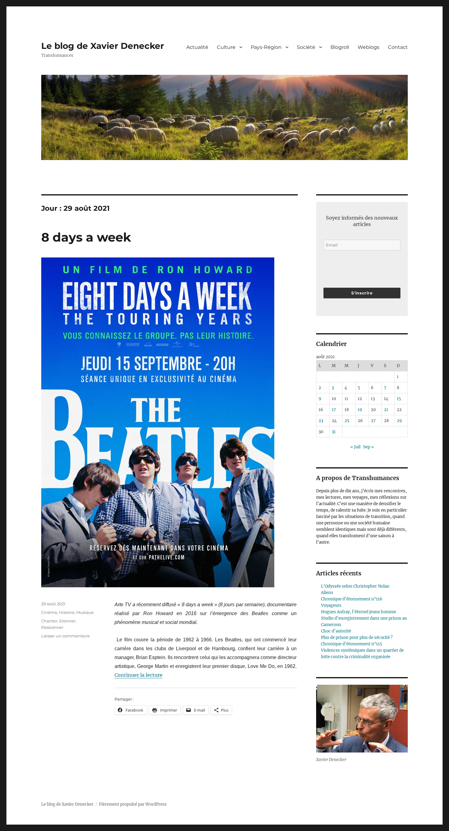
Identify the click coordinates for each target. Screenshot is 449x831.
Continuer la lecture (138, 675)
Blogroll (339, 47)
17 (334, 409)
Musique (85, 612)
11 (346, 398)
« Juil (355, 447)
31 (334, 431)
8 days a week (86, 237)
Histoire (67, 612)
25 (347, 420)
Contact (398, 47)
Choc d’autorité (336, 631)
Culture (226, 47)
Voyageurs (331, 605)
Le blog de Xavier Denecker (102, 46)
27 (373, 420)
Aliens (327, 592)
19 (360, 409)
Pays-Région (266, 47)
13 (373, 398)
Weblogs (368, 47)
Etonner (67, 620)
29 (399, 420)
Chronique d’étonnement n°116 (351, 599)
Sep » (368, 447)
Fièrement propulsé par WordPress (133, 804)
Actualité (197, 47)
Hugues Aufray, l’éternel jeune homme (358, 611)
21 (386, 409)
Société (306, 47)
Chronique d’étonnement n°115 (351, 644)
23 (321, 420)
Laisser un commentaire (65, 635)
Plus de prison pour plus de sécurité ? (356, 637)
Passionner (52, 627)
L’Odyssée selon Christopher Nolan (355, 586)
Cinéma (49, 612)
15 (399, 398)
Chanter (49, 620)
